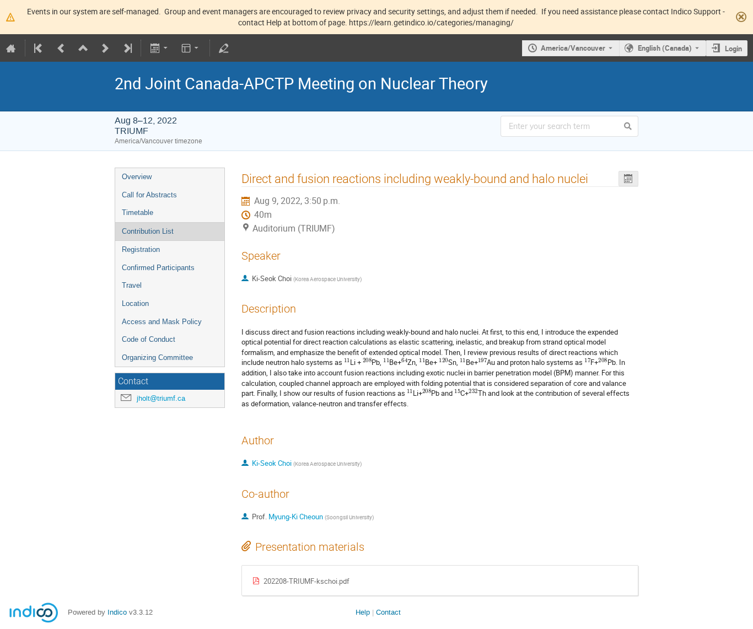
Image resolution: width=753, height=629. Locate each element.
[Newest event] (127, 48)
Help (363, 612)
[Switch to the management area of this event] (224, 48)
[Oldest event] (39, 48)
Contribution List (148, 231)
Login (733, 48)
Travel (132, 285)
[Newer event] (105, 48)
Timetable (137, 212)
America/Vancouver (573, 48)
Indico (117, 612)
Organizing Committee (157, 357)
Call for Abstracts (149, 195)
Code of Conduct (148, 339)
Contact (388, 612)
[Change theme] (191, 48)
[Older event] (61, 48)
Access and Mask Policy (162, 322)
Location (135, 303)
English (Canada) (665, 48)
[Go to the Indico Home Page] (11, 48)
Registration (141, 249)
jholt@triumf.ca (161, 398)
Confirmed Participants (158, 268)
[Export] (159, 48)
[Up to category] (83, 48)
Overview (137, 177)
